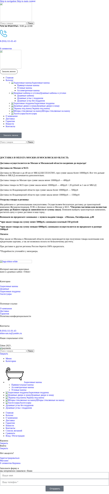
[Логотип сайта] (16, 20)
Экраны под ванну (41, 108)
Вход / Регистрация (15, 436)
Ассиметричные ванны (28, 90)
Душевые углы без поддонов (31, 100)
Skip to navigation (8, 1)
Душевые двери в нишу (48, 106)
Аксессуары (31, 113)
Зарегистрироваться (9, 458)
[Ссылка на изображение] (16, 262)
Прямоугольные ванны (28, 85)
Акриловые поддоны (44, 103)
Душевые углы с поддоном (30, 98)
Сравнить (10, 433)
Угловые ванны (24, 88)
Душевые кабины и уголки (53, 93)
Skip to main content (26, 1)
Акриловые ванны (41, 83)
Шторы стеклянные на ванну (56, 111)
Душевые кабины (25, 95)
